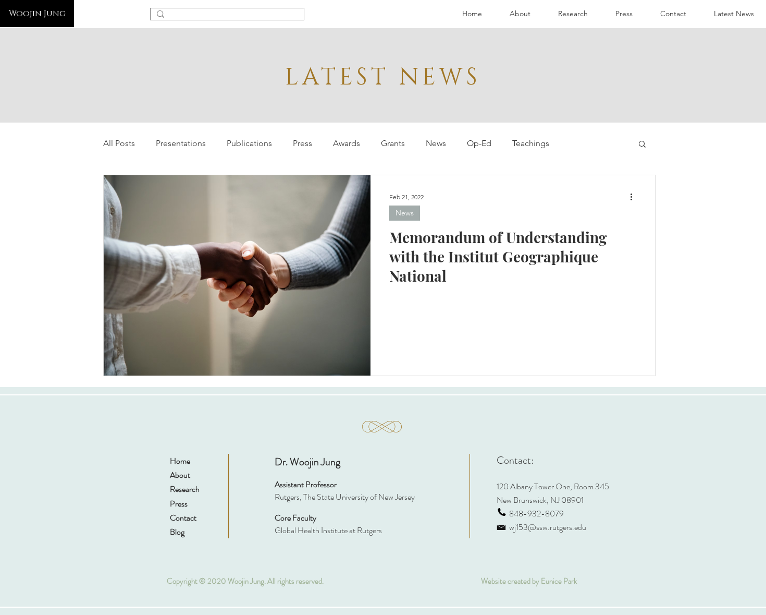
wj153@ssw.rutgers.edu (547, 527)
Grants (393, 143)
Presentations (181, 143)
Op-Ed (479, 143)
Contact (183, 518)
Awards (346, 143)
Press (302, 143)
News (436, 143)
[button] (642, 144)
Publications (249, 143)
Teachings (530, 143)
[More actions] (634, 196)
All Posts (119, 143)
